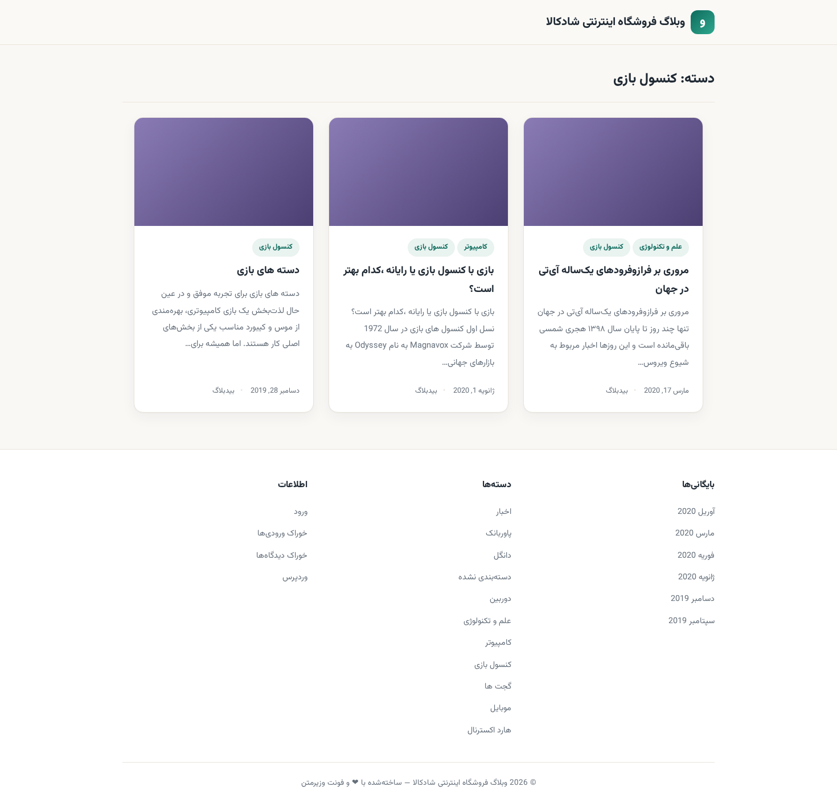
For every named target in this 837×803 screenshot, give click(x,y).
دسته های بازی (267, 271)
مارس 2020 (695, 533)
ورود (300, 511)
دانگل (502, 555)
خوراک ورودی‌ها (282, 533)
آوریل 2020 (696, 511)
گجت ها (498, 686)
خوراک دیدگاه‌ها (281, 555)
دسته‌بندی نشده (484, 577)
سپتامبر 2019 (691, 621)
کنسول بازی (606, 247)
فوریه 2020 (696, 555)
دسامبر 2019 (693, 599)
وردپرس (294, 577)
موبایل (500, 708)
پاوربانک (498, 533)
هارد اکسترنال (489, 730)
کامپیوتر (475, 247)
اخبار (503, 511)
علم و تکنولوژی (660, 247)
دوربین (500, 599)
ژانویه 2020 (696, 577)
